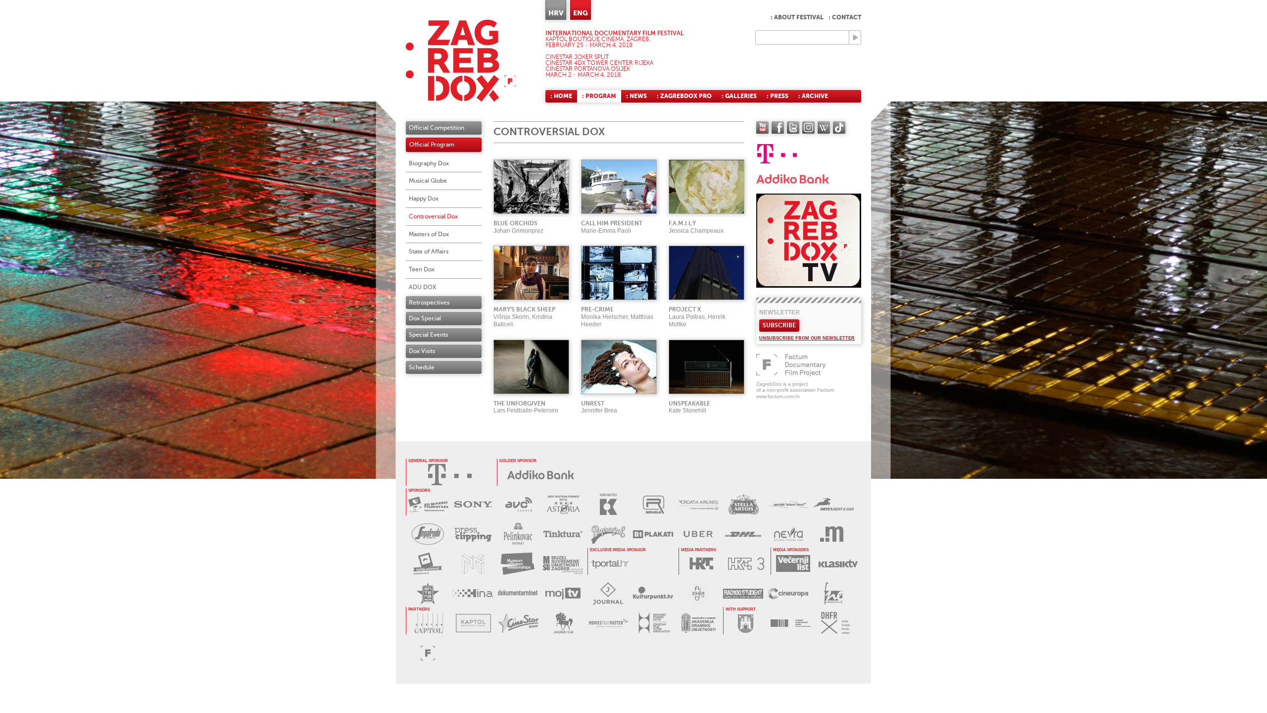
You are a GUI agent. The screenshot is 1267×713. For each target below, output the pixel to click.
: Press (777, 96)
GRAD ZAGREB (746, 623)
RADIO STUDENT (743, 593)
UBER (698, 534)
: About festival (797, 17)
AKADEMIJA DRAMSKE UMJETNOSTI (699, 623)
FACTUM (428, 653)
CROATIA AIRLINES (699, 504)
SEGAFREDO (428, 534)
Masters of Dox (429, 234)
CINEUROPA (788, 593)
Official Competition (436, 127)
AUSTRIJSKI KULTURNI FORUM (789, 504)
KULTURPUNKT (653, 593)
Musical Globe (428, 180)
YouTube (762, 127)
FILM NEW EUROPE (833, 593)
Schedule (422, 367)
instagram (808, 127)
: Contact (844, 17)
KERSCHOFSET (608, 504)
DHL (743, 534)
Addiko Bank (541, 474)
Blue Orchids (515, 223)
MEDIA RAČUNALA (833, 534)
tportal (610, 564)
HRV (555, 13)
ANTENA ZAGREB (428, 593)
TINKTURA (563, 534)
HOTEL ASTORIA (563, 504)
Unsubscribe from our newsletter (807, 338)
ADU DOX (422, 287)
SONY (473, 504)
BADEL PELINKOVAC (518, 534)
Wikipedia (824, 127)
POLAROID (428, 564)
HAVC (791, 623)
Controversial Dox (433, 216)
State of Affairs (428, 251)
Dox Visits (422, 351)
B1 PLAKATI (653, 534)
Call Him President (611, 223)
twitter (793, 127)
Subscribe (779, 325)
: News (636, 96)
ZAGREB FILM (563, 623)
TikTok (839, 127)
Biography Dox (429, 163)
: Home (561, 96)
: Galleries (739, 96)
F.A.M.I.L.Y (682, 223)
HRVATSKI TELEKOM (449, 474)
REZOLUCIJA (654, 504)
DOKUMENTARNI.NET (518, 593)
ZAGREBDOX (461, 61)
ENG (580, 13)
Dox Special (425, 318)
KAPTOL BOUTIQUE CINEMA (473, 623)
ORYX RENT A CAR (834, 504)
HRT (701, 564)
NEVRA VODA (788, 534)
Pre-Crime (597, 309)
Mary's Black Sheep (524, 309)
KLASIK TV (838, 564)
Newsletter (779, 312)
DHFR (836, 623)
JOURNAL (608, 593)
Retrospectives (429, 302)
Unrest (592, 403)
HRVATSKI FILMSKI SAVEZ (654, 623)
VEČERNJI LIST (793, 564)
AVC (518, 504)
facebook (778, 127)
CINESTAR (518, 623)
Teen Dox (422, 269)
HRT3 (746, 564)
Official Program (431, 144)
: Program (599, 96)
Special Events (428, 334)
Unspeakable (689, 403)
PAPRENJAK (608, 534)
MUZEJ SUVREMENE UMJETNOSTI (563, 564)
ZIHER (698, 593)
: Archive (813, 96)
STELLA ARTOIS (744, 504)
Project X (685, 309)
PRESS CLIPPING (473, 534)
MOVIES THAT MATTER (608, 623)
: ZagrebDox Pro (684, 96)
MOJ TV (563, 593)
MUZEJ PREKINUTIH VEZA (518, 564)
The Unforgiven (519, 403)
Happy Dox (424, 198)
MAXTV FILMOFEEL (428, 504)
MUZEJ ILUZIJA (473, 564)
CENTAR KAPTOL (428, 623)
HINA (473, 593)
